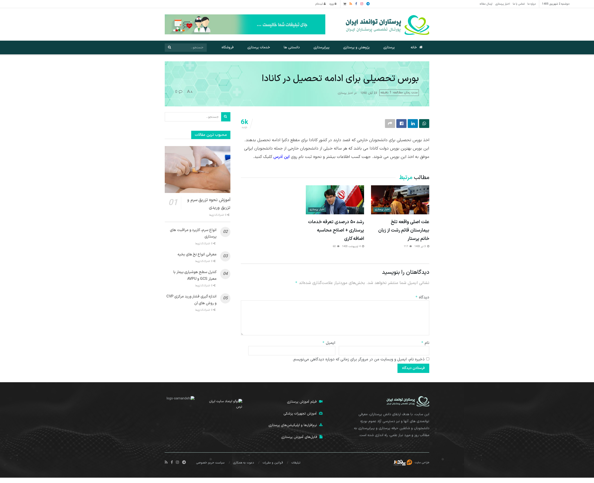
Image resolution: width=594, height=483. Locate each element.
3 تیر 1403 (420, 246)
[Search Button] (169, 47)
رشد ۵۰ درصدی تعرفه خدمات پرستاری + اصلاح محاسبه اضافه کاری (336, 230)
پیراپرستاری (321, 47)
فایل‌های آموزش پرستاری (299, 437)
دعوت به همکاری (243, 462)
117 (406, 246)
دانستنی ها (292, 47)
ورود (332, 4)
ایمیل (328, 343)
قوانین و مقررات (272, 462)
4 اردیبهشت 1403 (352, 246)
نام (425, 343)
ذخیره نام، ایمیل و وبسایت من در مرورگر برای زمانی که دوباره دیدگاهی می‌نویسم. (359, 359)
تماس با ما (519, 4)
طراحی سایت (422, 462)
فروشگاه (228, 47)
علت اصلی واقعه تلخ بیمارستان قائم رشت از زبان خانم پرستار (403, 230)
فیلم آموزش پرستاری (302, 402)
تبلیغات (295, 462)
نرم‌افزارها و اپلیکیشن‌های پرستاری (292, 425)
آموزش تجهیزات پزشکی (300, 413)
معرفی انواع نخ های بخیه (197, 254)
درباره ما (531, 4)
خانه (414, 47)
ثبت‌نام (319, 4)
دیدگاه (422, 297)
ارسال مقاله (486, 4)
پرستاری (389, 47)
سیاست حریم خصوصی (210, 462)
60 (334, 246)
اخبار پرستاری (502, 4)
